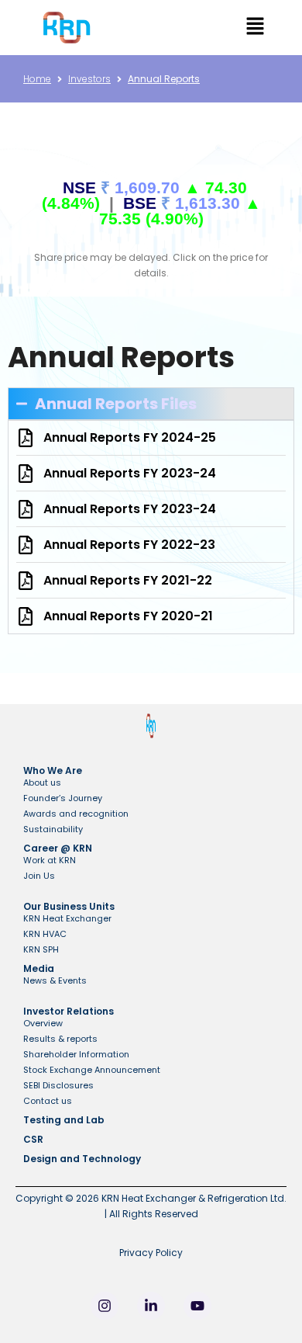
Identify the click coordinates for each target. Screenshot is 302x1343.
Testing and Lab (64, 1119)
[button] (255, 28)
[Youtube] (197, 1306)
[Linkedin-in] (151, 1306)
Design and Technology (82, 1158)
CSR (33, 1139)
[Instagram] (104, 1306)
